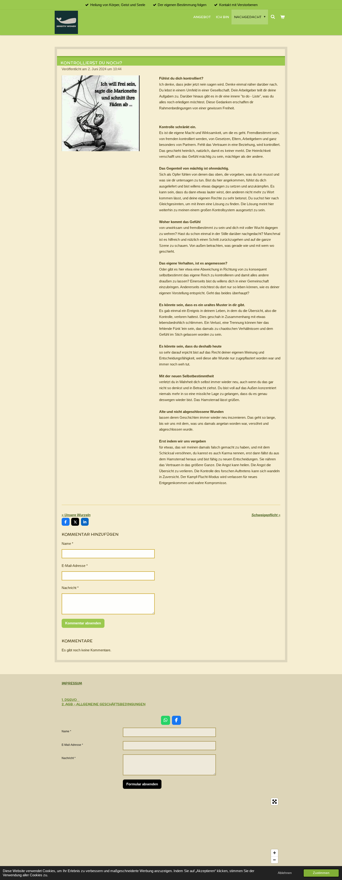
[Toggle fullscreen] (274, 801)
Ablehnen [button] (285, 873)
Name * (67, 543)
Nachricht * (70, 588)
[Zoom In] (274, 852)
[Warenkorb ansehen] (282, 17)
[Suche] (273, 17)
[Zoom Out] (274, 859)
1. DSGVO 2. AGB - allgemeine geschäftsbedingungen (103, 701)
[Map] (171, 831)
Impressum (72, 683)
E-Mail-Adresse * (75, 566)
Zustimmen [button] (321, 873)
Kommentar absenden (83, 623)
